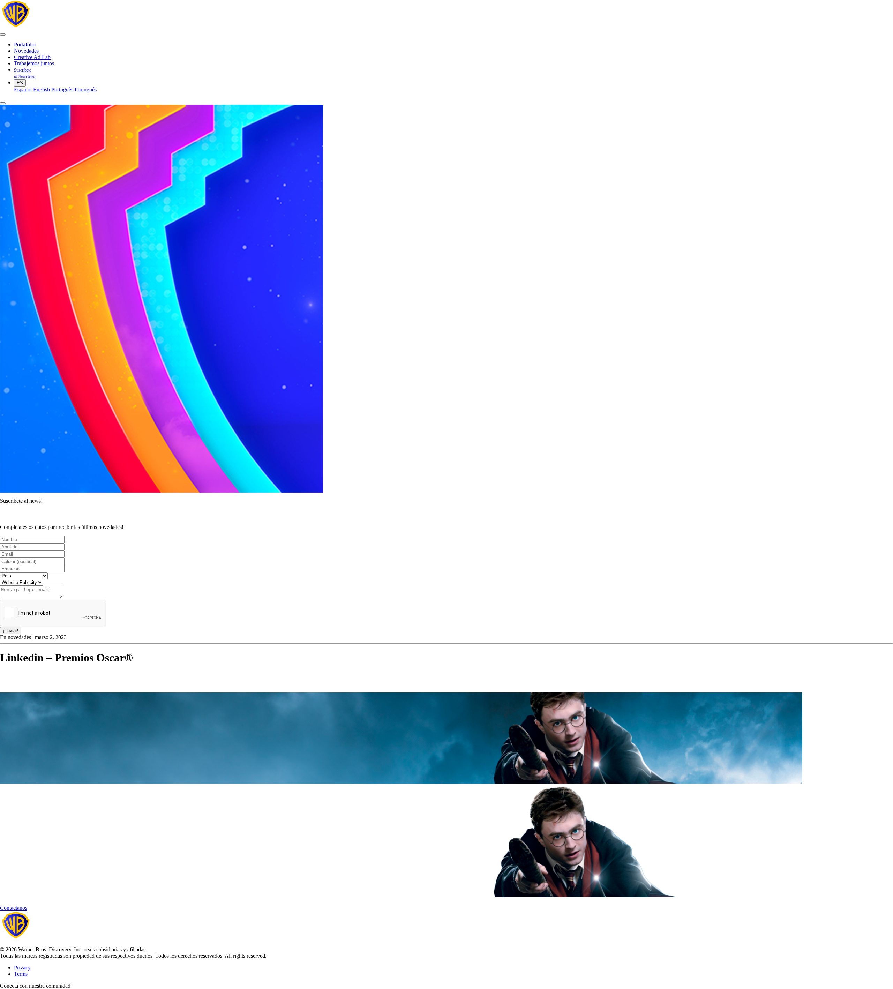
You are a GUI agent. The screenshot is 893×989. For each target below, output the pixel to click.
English (41, 89)
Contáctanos (13, 908)
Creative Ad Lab (32, 57)
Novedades (26, 51)
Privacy (22, 968)
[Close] (3, 103)
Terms (21, 974)
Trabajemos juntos (34, 63)
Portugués (86, 89)
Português (62, 89)
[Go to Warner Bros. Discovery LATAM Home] (67, 26)
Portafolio (25, 44)
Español (23, 89)
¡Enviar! (10, 630)
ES (20, 82)
